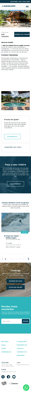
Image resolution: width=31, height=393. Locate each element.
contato (20, 348)
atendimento (12, 136)
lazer (3, 348)
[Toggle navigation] (27, 6)
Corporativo (22, 352)
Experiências (6, 352)
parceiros (20, 355)
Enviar (25, 321)
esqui (3, 345)
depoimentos (22, 345)
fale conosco (15, 184)
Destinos (4, 341)
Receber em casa (15, 281)
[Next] (27, 101)
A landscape (22, 341)
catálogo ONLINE (15, 287)
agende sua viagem (21, 34)
